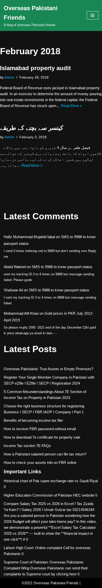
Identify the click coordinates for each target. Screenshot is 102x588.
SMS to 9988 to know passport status (62, 267)
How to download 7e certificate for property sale (42, 437)
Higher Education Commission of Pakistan (38, 495)
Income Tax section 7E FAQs (27, 446)
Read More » (71, 106)
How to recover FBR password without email (40, 429)
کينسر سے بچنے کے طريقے (31, 127)
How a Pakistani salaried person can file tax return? (45, 454)
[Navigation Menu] (92, 15)
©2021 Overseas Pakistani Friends (50, 583)
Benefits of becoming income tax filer (33, 420)
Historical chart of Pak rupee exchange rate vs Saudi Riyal (51, 481)
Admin (9, 77)
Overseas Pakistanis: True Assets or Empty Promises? (48, 369)
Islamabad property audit (35, 68)
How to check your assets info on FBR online (40, 462)
